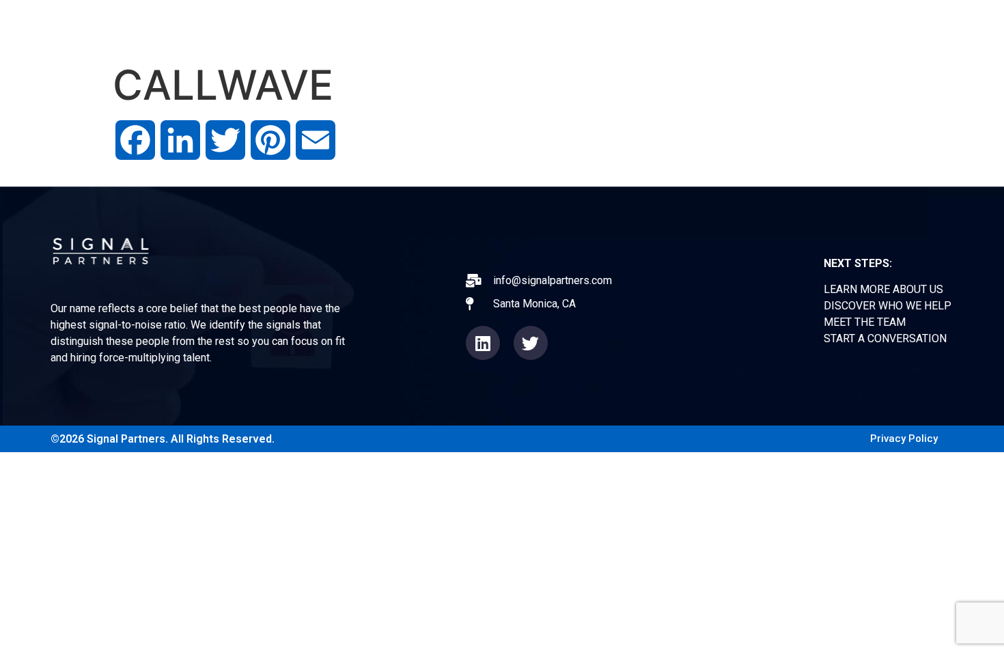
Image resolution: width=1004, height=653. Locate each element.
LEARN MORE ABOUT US (883, 289)
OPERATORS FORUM (686, 27)
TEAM (784, 27)
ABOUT (487, 27)
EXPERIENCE (568, 27)
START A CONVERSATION (885, 338)
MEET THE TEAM (865, 322)
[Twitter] (531, 343)
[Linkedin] (483, 343)
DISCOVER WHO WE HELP (887, 305)
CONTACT (855, 27)
